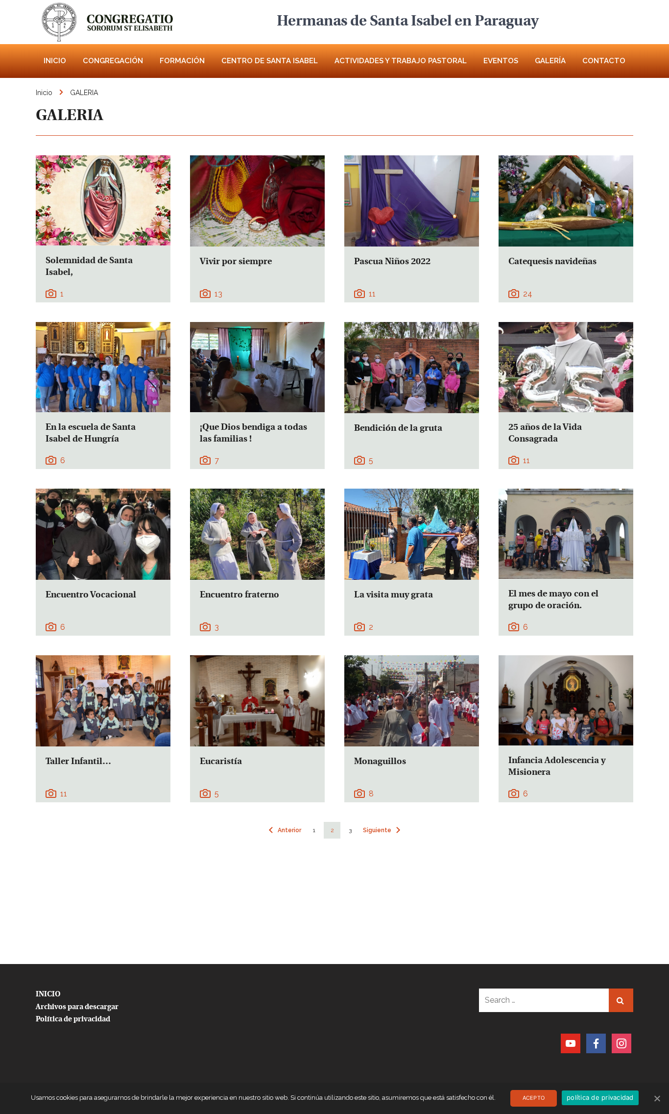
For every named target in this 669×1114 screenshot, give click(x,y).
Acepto (534, 1097)
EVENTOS (500, 60)
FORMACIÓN (182, 60)
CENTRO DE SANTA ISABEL (269, 60)
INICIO (55, 60)
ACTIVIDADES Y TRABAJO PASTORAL (400, 60)
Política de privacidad (73, 1019)
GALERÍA (550, 60)
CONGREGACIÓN (113, 60)
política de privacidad (600, 1097)
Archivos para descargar (77, 1007)
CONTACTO (603, 60)
